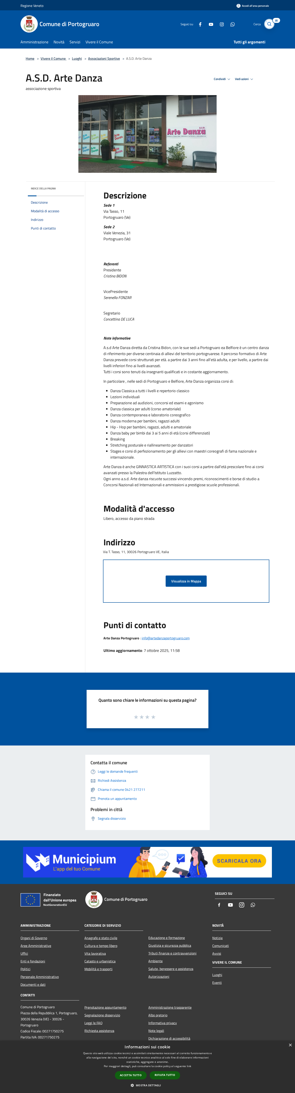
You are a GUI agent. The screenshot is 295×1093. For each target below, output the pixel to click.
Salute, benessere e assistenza (170, 968)
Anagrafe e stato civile (100, 937)
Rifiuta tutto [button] (165, 1075)
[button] (147, 1085)
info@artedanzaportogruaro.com (166, 638)
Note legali (156, 1030)
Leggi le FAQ (93, 1022)
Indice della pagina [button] (43, 188)
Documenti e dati (33, 984)
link (189, 1066)
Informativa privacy (162, 1022)
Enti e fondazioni (33, 961)
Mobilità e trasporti (98, 969)
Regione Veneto (32, 5)
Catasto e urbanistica (100, 961)
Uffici (24, 953)
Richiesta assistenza (99, 1030)
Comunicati (220, 945)
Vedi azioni (242, 79)
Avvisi (216, 953)
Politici (25, 969)
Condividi (220, 79)
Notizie (217, 937)
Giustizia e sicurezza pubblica (169, 945)
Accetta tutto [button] (131, 1075)
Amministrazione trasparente (170, 1007)
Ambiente (155, 961)
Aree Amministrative (36, 945)
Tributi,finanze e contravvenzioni (172, 953)
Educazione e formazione (166, 937)
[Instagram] (220, 24)
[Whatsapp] (231, 24)
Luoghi (77, 58)
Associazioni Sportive (104, 58)
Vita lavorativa (95, 953)
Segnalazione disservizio (102, 1015)
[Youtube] (209, 24)
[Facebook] (198, 24)
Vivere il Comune (54, 58)
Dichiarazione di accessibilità (169, 1038)
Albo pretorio (157, 1015)
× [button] (290, 1045)
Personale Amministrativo (40, 976)
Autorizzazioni (158, 976)
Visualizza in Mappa (186, 581)
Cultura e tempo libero (100, 945)
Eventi (217, 982)
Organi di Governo (34, 937)
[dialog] (147, 1067)
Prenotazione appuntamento (105, 1007)
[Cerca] (269, 24)
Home (30, 58)
